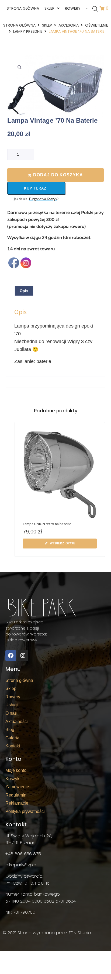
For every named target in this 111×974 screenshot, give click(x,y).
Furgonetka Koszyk (43, 199)
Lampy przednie (27, 31)
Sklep (47, 25)
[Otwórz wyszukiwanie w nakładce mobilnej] (95, 8)
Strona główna (19, 25)
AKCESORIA (68, 25)
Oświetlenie (96, 25)
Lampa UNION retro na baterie (47, 524)
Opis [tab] (24, 291)
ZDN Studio (79, 933)
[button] (19, 67)
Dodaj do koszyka (58, 175)
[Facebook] (10, 655)
